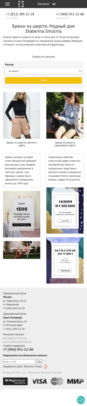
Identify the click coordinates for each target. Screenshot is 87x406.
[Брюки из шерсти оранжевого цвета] (65, 115)
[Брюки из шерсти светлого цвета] (21, 115)
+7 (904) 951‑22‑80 (70, 14)
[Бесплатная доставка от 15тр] (65, 260)
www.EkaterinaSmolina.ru (17, 342)
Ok (39, 361)
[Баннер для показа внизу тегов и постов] (21, 250)
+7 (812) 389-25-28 (20, 14)
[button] (81, 400)
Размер (9, 64)
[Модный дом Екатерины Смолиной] (20, 4)
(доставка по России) (15, 338)
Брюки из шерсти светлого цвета (21, 144)
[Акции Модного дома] (65, 210)
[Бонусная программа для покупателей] (21, 214)
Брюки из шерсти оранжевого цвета (65, 144)
